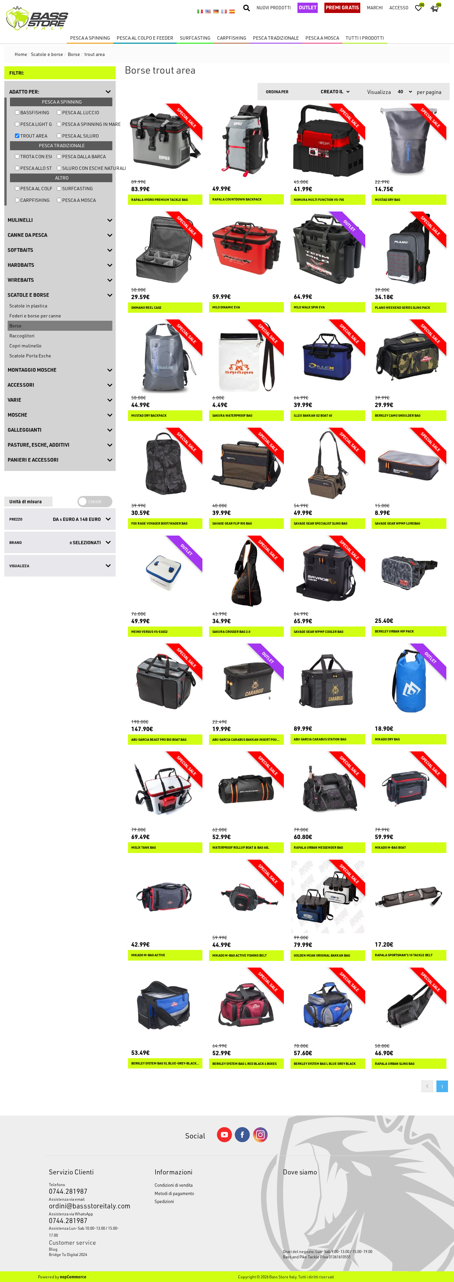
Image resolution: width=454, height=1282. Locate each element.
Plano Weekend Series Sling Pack (402, 307)
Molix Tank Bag (143, 847)
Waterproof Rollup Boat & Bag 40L (240, 847)
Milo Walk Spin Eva (309, 307)
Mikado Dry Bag (387, 739)
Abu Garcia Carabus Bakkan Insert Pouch (246, 739)
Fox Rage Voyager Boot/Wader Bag (159, 523)
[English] (208, 12)
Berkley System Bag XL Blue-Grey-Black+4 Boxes (165, 1063)
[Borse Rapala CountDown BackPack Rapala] (246, 141)
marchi (375, 7)
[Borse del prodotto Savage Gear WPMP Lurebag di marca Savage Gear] (409, 465)
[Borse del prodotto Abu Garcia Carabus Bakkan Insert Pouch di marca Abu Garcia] (246, 680)
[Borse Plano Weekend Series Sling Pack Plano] (409, 249)
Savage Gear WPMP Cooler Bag (318, 632)
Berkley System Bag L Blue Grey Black (325, 1064)
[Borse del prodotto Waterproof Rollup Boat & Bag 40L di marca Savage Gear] (246, 788)
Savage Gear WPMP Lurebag (397, 523)
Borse (15, 325)
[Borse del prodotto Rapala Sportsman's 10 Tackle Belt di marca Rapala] (409, 897)
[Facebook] (242, 1140)
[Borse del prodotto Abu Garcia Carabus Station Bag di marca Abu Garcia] (327, 680)
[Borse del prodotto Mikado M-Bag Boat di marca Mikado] (409, 788)
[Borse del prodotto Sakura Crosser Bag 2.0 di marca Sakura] (246, 573)
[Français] (224, 12)
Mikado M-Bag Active (148, 955)
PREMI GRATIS (342, 7)
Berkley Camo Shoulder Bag (397, 415)
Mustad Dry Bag (387, 200)
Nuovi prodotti (274, 7)
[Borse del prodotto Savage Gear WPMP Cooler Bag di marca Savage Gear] (327, 573)
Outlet (307, 7)
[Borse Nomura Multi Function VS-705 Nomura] (327, 141)
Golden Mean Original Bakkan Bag (322, 955)
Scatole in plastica (28, 305)
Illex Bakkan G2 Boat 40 (313, 415)
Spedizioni (164, 1201)
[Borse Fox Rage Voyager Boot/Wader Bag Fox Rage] (165, 465)
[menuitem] (88, 1249)
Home (21, 54)
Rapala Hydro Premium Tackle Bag (159, 200)
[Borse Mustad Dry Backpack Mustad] (165, 356)
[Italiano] (200, 12)
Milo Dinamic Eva (226, 307)
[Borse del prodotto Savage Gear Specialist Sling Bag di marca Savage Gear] (327, 465)
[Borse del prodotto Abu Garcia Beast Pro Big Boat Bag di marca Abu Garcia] (165, 680)
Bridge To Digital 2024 (68, 1254)
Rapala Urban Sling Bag (394, 1064)
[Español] (232, 12)
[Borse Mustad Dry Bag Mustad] (409, 141)
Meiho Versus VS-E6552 (149, 632)
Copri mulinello (25, 345)
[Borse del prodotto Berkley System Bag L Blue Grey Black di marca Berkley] (327, 1005)
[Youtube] (224, 1140)
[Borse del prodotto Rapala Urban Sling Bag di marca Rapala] (409, 1005)
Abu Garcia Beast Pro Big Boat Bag (158, 739)
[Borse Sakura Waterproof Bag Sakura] (246, 356)
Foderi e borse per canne (35, 315)
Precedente (427, 1086)
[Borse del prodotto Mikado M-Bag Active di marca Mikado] (165, 897)
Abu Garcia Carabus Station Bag (320, 739)
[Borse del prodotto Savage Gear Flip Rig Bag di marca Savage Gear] (246, 465)
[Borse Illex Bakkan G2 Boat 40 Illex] (327, 356)
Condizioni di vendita (174, 1185)
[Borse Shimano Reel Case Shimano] (165, 249)
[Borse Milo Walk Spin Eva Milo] (327, 249)
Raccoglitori (22, 335)
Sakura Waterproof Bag (232, 415)
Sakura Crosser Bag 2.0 (231, 632)
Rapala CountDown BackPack (237, 199)
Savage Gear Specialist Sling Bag (320, 523)
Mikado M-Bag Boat (390, 847)
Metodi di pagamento (174, 1193)
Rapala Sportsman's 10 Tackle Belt (403, 955)
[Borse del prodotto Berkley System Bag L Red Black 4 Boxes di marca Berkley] (246, 1005)
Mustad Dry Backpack (149, 415)
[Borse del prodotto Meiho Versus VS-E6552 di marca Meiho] (165, 573)
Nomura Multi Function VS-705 (319, 200)
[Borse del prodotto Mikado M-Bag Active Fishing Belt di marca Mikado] (246, 897)
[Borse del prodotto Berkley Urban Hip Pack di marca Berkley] (409, 573)
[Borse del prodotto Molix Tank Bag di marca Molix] (165, 788)
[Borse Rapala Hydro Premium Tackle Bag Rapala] (165, 141)
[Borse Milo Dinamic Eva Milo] (246, 249)
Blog (53, 1249)
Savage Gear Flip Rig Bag (232, 523)
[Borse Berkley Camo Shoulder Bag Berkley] (409, 356)
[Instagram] (260, 1140)
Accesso (399, 7)
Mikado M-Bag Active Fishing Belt (239, 955)
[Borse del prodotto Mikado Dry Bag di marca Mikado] (409, 680)
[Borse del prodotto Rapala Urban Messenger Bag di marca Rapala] (327, 788)
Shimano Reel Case (146, 307)
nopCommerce (73, 1276)
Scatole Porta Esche (30, 355)
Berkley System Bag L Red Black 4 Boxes (244, 1064)
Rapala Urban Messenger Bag (318, 847)
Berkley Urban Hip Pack (394, 631)
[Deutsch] (216, 12)
